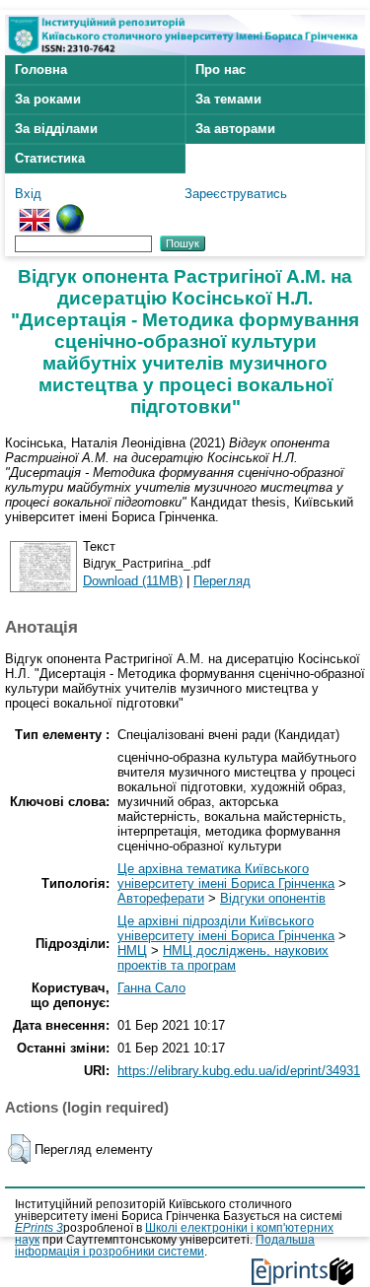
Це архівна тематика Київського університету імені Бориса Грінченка (225, 876)
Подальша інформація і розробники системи (165, 1245)
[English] (34, 211)
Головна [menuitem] (41, 69)
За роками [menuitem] (48, 99)
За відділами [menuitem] (56, 128)
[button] (19, 1149)
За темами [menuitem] (228, 99)
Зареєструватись (236, 193)
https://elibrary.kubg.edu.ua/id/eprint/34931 (238, 1070)
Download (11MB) (133, 581)
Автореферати (160, 898)
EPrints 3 (39, 1228)
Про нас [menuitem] (220, 69)
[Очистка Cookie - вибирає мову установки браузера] (70, 211)
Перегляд (222, 581)
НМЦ (132, 950)
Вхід (28, 193)
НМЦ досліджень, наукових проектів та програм (223, 958)
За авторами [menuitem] (235, 128)
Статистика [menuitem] (50, 158)
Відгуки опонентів (273, 898)
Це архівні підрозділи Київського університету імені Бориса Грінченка (225, 928)
